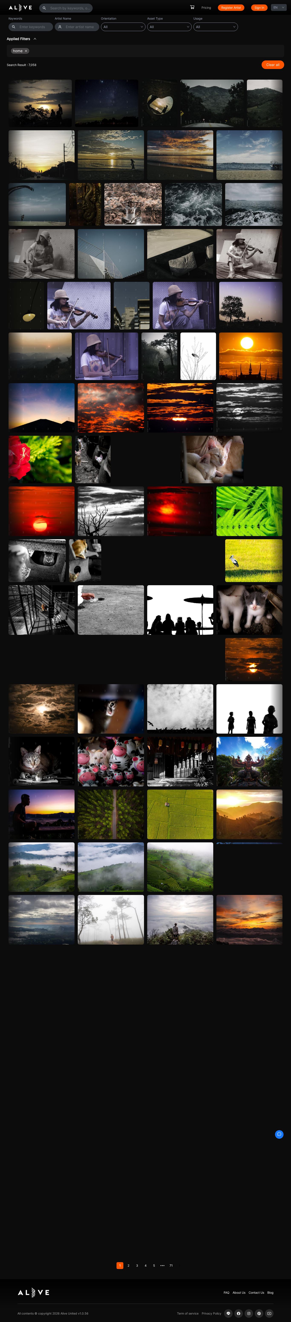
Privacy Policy (211, 1313)
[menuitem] (192, 7)
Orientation (108, 18)
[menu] (228, 7)
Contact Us (256, 1292)
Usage (197, 18)
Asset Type (155, 18)
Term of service (188, 1313)
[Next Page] (179, 1265)
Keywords (15, 18)
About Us (239, 1292)
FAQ (226, 1292)
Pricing (206, 7)
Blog (270, 1292)
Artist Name (63, 18)
